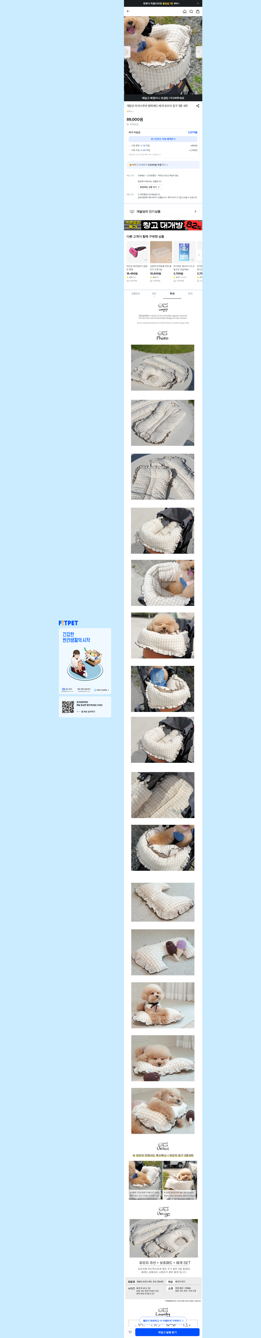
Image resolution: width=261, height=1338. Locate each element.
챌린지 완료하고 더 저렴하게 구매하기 (162, 1320)
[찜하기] (146, 260)
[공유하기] (198, 106)
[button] (68, 623)
